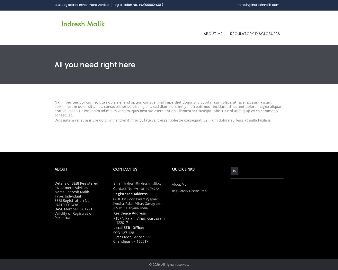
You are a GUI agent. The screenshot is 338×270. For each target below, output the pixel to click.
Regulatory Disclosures (255, 33)
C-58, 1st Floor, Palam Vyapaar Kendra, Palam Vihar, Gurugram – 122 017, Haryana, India (138, 203)
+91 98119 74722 (146, 189)
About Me (213, 33)
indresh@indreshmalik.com (144, 183)
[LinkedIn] (235, 170)
